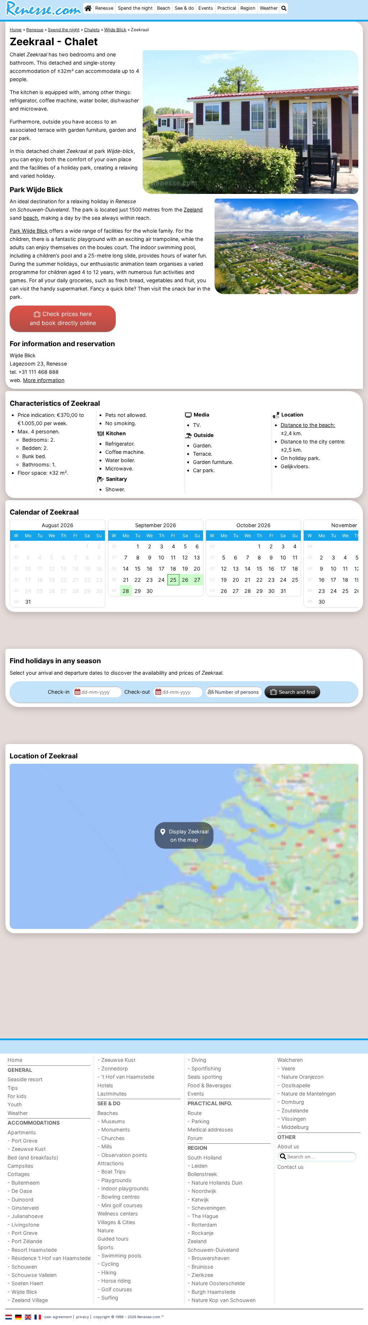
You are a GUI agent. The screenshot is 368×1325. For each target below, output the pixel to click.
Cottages (19, 1174)
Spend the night (135, 8)
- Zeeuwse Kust (27, 1149)
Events (205, 8)
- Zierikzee (200, 1275)
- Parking (199, 1121)
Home (15, 1060)
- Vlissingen (291, 1119)
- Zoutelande (292, 1110)
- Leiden (197, 1166)
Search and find (297, 692)
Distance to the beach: (308, 425)
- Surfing (107, 1297)
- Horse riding (114, 1281)
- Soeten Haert (25, 1283)
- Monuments (113, 1129)
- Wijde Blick (22, 1292)
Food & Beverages (209, 1085)
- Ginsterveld (23, 1208)
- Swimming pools (119, 1255)
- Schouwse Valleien (32, 1275)
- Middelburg (293, 1127)
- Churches (111, 1138)
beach (30, 218)
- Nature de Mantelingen (306, 1094)
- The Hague (203, 1216)
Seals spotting (205, 1077)
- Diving (197, 1060)
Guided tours (113, 1239)
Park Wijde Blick (29, 231)
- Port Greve (22, 1141)
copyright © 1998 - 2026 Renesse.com (126, 1317)
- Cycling (108, 1264)
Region (247, 8)
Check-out (137, 692)
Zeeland (193, 209)
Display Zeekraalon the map (187, 835)
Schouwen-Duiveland (213, 1250)
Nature (105, 1230)
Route (195, 1113)
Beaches (107, 1113)
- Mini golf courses (120, 1205)
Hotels (105, 1085)
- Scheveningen (206, 1208)
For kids (17, 1096)
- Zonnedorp (112, 1068)
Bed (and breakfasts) (33, 1157)
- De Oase (20, 1191)
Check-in (59, 692)
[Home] (88, 8)
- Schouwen (22, 1267)
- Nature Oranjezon (300, 1077)
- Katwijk (198, 1199)
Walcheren (290, 1060)
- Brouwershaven (208, 1258)
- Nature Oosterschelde (216, 1283)
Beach (163, 8)
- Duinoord (20, 1199)
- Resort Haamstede (32, 1250)
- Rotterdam (202, 1225)
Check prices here (63, 318)
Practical (226, 8)
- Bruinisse (200, 1267)
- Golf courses (114, 1289)
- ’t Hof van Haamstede (125, 1077)
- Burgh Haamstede (211, 1292)
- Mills (104, 1146)
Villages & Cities (116, 1222)
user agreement (58, 1317)
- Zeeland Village (28, 1300)
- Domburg (290, 1102)
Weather (269, 8)
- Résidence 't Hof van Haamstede (49, 1258)
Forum (195, 1138)
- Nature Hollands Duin (215, 1183)
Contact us (290, 1167)
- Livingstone (23, 1225)
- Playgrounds (114, 1180)
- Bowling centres (118, 1197)
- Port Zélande (25, 1241)
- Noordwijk (202, 1191)
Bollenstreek (202, 1174)
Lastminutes (112, 1094)
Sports (105, 1247)
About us (288, 1146)
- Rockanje (200, 1233)
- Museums (111, 1121)
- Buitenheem (24, 1183)
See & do (184, 8)
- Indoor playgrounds (123, 1188)
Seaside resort (25, 1079)
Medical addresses (210, 1129)
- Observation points (122, 1155)
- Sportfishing (204, 1068)
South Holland (205, 1157)
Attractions (110, 1163)
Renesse (104, 8)
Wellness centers (117, 1213)
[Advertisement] (184, 630)
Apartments (22, 1132)
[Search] (284, 8)
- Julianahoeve (25, 1216)
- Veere (286, 1068)
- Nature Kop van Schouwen (222, 1300)
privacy (82, 1317)
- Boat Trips (111, 1171)
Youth (15, 1104)
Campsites (20, 1166)
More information (43, 380)
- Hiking (106, 1272)
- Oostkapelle (293, 1085)
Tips (13, 1088)
